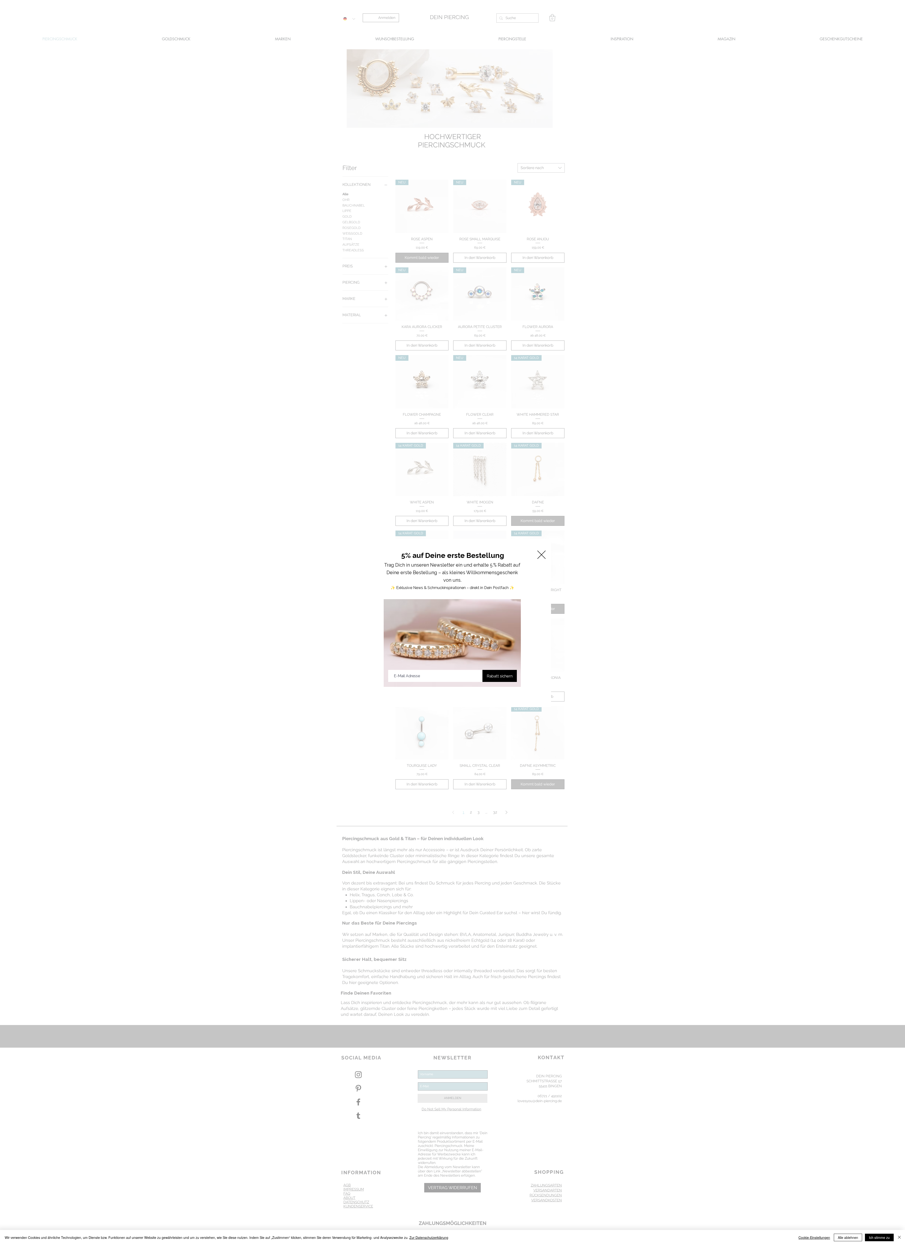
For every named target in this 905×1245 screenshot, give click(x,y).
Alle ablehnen (848, 1237)
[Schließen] (899, 1237)
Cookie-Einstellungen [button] (814, 1237)
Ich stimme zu (879, 1237)
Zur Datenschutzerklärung (428, 1237)
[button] (541, 555)
